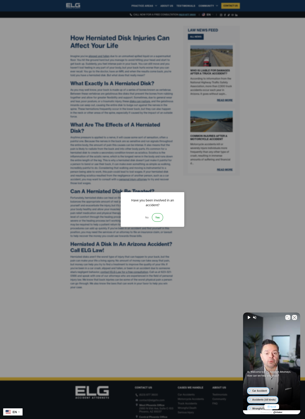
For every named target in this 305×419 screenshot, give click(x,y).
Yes (157, 217)
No (147, 217)
